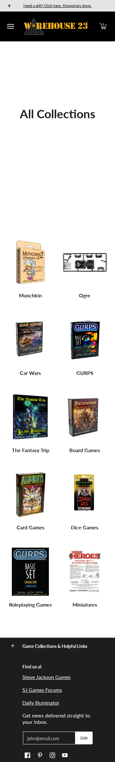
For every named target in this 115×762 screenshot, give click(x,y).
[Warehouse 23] (56, 26)
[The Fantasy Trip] (30, 417)
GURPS (84, 373)
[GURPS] (85, 340)
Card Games (30, 527)
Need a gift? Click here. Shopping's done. (57, 5)
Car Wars (30, 373)
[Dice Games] (85, 494)
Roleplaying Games (30, 604)
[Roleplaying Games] (30, 572)
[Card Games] (30, 494)
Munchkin (30, 295)
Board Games (84, 450)
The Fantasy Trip (30, 450)
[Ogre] (85, 262)
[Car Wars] (30, 340)
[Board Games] (85, 417)
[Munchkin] (30, 262)
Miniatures (85, 604)
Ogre (84, 295)
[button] (103, 26)
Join (84, 738)
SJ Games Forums (42, 690)
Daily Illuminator (40, 703)
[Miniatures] (85, 572)
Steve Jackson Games (46, 677)
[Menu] (10, 26)
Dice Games (84, 527)
